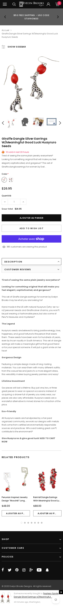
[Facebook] (3, 570)
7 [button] (42, 523)
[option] (31, 17)
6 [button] (38, 523)
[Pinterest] (16, 570)
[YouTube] (39, 570)
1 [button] (21, 523)
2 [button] (25, 523)
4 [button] (31, 523)
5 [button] (35, 523)
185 (8, 246)
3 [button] (28, 523)
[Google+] (31, 570)
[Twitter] (9, 570)
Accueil (5, 30)
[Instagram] (24, 570)
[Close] (61, 592)
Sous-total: (7, 208)
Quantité (6, 195)
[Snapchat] (47, 570)
